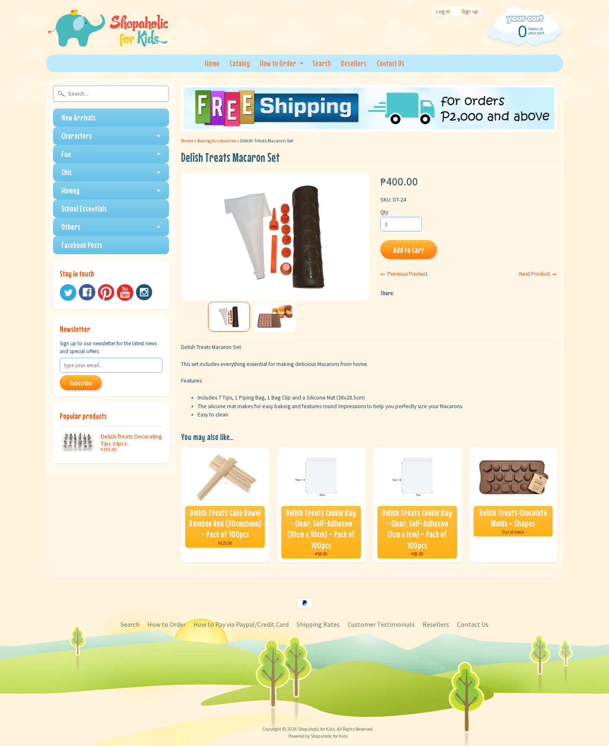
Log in (443, 11)
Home (212, 63)
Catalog (240, 63)
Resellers (354, 63)
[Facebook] (87, 292)
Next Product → (538, 273)
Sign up (470, 11)
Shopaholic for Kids (316, 729)
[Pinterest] (106, 292)
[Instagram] (144, 292)
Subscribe (81, 383)
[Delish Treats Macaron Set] (229, 317)
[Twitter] (68, 292)
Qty (384, 212)
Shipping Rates (318, 624)
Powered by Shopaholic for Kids (318, 736)
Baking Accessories (216, 141)
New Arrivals (78, 117)
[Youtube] (125, 292)
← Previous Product (404, 273)
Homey (70, 190)
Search (321, 63)
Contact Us (390, 63)
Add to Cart (408, 250)
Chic (66, 172)
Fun (66, 154)
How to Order (278, 63)
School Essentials (84, 208)
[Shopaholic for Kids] (108, 36)
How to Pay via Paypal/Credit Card (241, 624)
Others (70, 226)
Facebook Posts (81, 245)
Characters (76, 135)
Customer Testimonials (381, 624)
